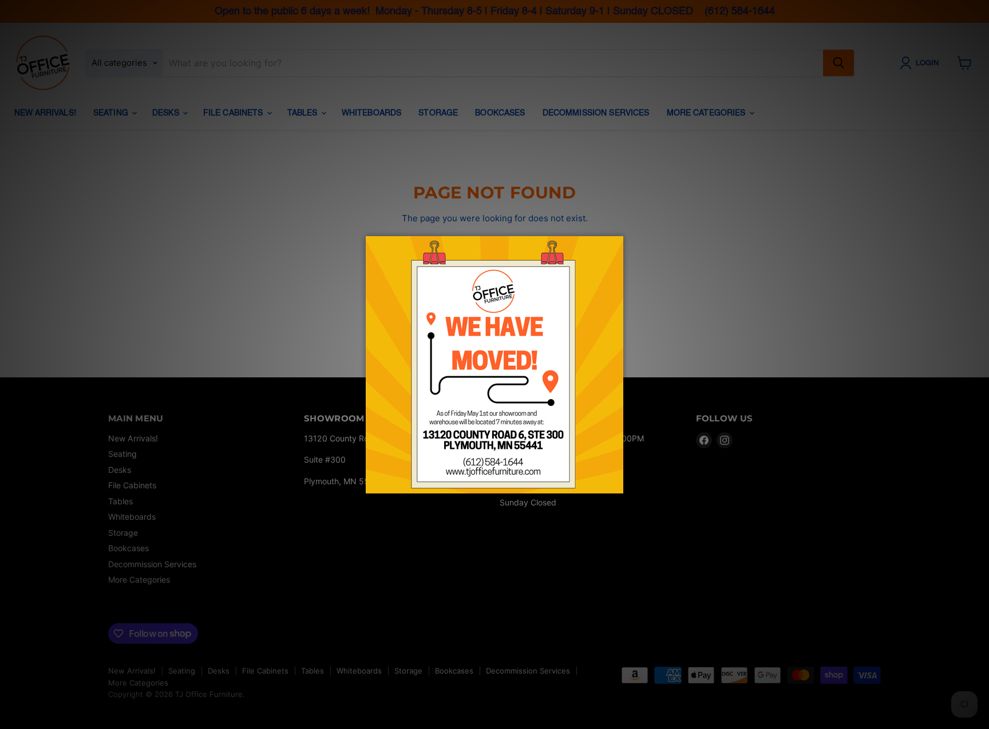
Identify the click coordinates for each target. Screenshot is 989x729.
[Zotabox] (615, 483)
